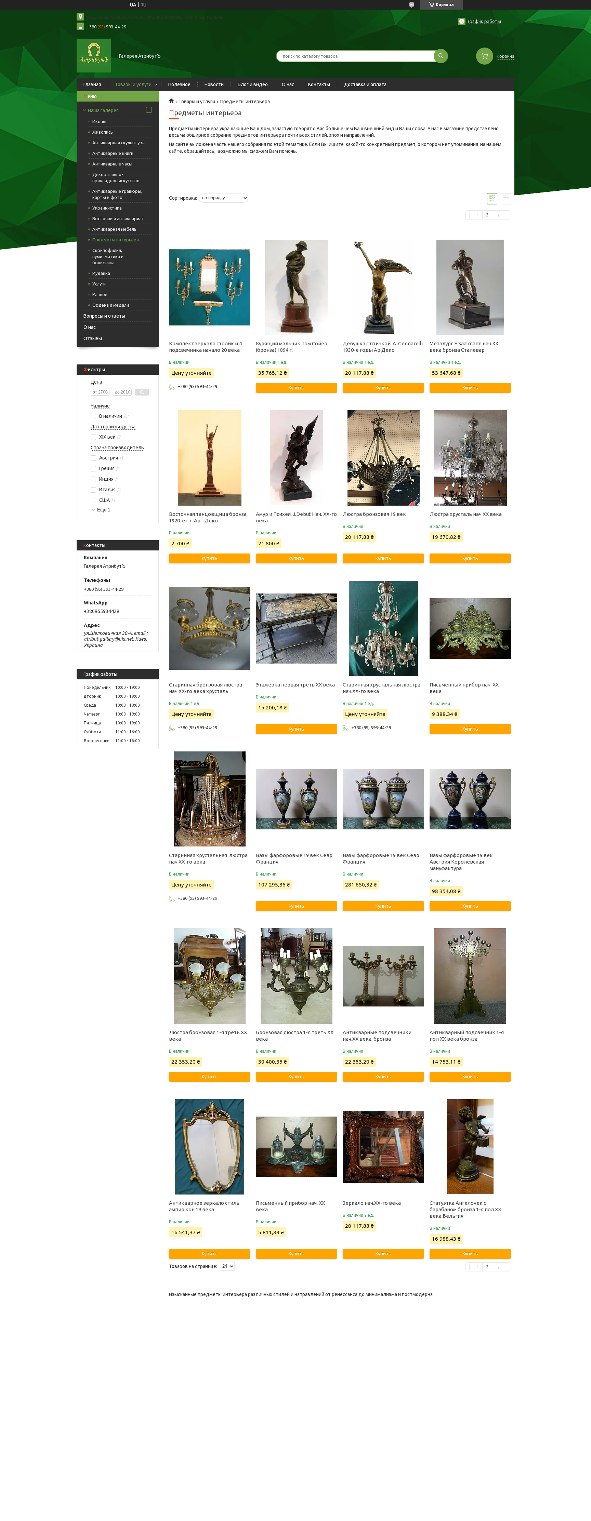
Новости (214, 84)
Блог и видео (253, 84)
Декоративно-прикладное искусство (116, 177)
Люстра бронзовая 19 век (374, 514)
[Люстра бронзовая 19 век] (383, 458)
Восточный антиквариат (118, 218)
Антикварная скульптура (118, 142)
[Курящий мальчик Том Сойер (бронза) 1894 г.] (296, 287)
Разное (99, 294)
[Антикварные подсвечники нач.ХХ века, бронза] (383, 976)
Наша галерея (103, 110)
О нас (288, 84)
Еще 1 (103, 509)
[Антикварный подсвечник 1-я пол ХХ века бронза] (470, 976)
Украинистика (107, 207)
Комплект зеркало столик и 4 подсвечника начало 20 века (205, 347)
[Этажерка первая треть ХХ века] (296, 628)
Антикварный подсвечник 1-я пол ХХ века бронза (467, 1035)
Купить (296, 387)
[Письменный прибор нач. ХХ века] (470, 628)
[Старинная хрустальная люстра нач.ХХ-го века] (383, 628)
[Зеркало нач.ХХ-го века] (383, 1147)
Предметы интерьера (115, 239)
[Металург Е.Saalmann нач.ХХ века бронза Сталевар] (470, 287)
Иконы (99, 121)
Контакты (319, 84)
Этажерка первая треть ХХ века (295, 685)
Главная (92, 84)
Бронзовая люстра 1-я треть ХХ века (294, 1035)
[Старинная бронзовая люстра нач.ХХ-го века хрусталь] (209, 628)
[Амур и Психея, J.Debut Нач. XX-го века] (296, 458)
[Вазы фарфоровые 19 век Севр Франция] (296, 799)
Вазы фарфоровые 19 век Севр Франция (294, 858)
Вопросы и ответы (104, 316)
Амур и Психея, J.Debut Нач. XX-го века (296, 517)
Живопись (102, 132)
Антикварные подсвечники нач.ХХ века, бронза (377, 1035)
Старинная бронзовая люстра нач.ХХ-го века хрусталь (205, 688)
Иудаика (101, 273)
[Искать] (441, 56)
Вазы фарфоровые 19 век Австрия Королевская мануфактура (461, 861)
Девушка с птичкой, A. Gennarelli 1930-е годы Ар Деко (383, 347)
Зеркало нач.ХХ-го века (372, 1203)
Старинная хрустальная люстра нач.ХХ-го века (381, 688)
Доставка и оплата (365, 84)
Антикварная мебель (114, 229)
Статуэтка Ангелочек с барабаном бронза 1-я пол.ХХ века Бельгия (465, 1209)
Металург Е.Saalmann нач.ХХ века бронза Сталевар (464, 347)
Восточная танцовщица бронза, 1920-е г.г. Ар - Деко (208, 517)
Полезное (179, 84)
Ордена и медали (110, 305)
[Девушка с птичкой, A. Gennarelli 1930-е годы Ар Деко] (383, 287)
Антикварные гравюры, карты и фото (117, 194)
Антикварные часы (112, 163)
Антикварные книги (112, 153)
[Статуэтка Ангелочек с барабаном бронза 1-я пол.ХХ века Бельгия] (470, 1147)
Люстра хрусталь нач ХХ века (466, 514)
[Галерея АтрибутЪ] (94, 55)
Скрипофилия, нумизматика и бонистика (107, 256)
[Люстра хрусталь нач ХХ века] (470, 458)
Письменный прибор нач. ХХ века (464, 688)
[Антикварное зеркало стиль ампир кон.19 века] (209, 1147)
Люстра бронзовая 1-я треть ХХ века (208, 1035)
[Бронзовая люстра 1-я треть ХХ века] (296, 976)
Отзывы (92, 338)
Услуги (99, 283)
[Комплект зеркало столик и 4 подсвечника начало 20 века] (209, 287)
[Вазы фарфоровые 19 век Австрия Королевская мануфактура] (470, 799)
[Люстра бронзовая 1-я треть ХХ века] (209, 976)
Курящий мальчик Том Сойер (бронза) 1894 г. (291, 347)
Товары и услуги (133, 84)
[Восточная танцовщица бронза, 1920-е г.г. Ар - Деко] (209, 458)
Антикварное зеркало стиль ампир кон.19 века (204, 1206)
